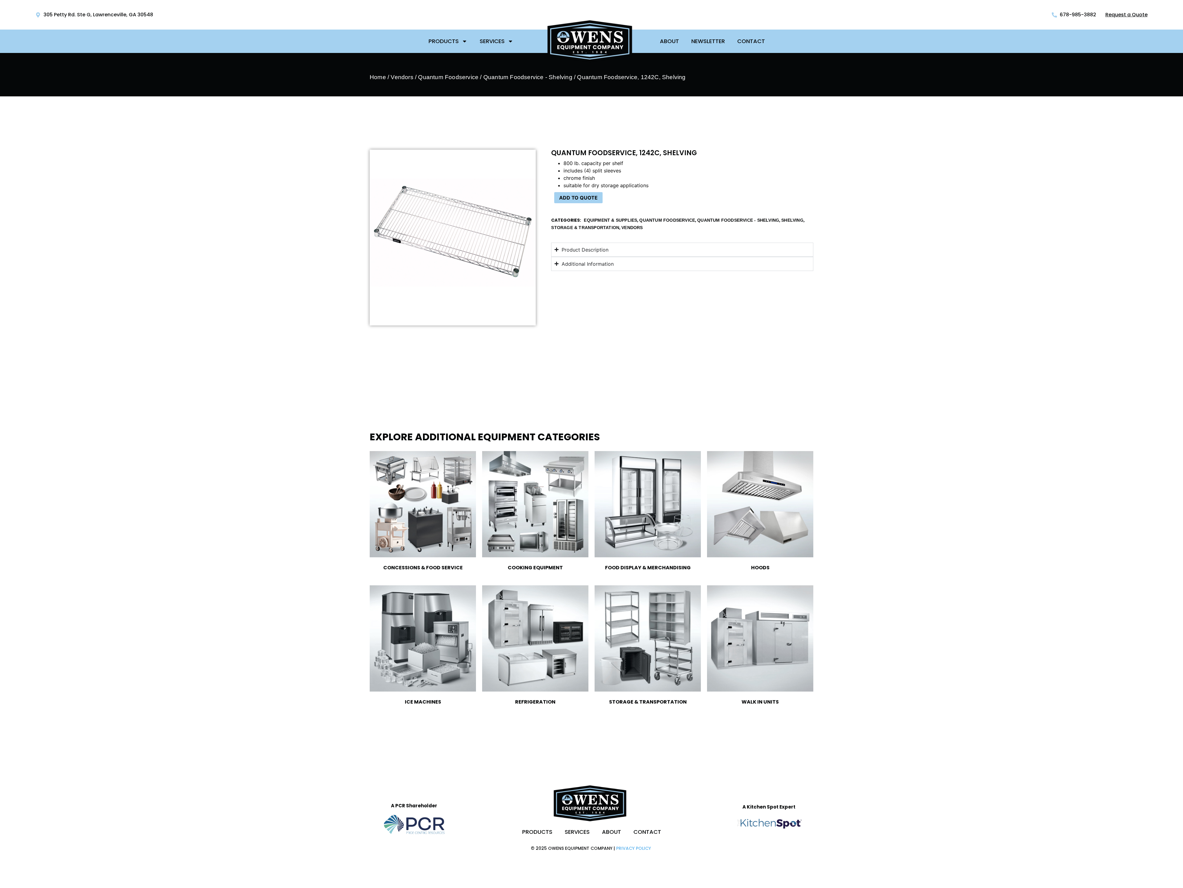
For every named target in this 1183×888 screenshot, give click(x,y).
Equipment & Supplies (610, 220)
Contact (751, 41)
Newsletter (708, 41)
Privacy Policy (633, 848)
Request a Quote (1126, 14)
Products (444, 41)
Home (378, 77)
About (669, 41)
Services (492, 41)
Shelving (792, 220)
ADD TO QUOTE (578, 198)
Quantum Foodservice (448, 77)
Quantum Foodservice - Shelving (527, 77)
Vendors (402, 77)
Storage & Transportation (585, 227)
